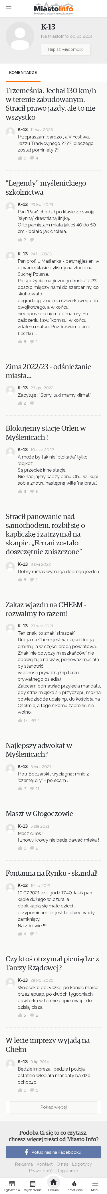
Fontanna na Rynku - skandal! (52, 873)
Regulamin (67, 1170)
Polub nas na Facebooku (56, 1152)
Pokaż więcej (54, 1107)
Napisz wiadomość (66, 49)
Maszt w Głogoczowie (39, 813)
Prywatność (41, 1170)
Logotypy (82, 1164)
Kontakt (45, 1164)
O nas (62, 1164)
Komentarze (23, 72)
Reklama (24, 1164)
